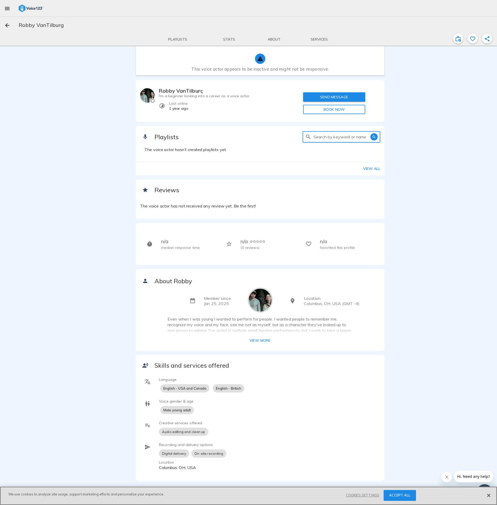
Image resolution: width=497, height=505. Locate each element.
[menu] (7, 8)
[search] (308, 137)
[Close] (488, 495)
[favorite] (472, 38)
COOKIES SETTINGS (362, 495)
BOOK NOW (334, 109)
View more (260, 340)
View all (371, 168)
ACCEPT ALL (399, 495)
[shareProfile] (487, 38)
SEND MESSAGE (334, 97)
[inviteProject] (458, 38)
